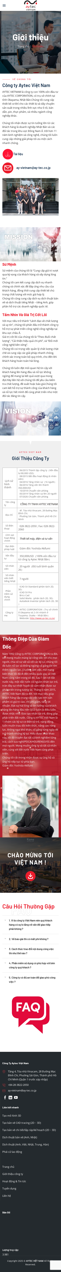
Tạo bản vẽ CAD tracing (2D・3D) (21, 1122)
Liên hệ (6, 1195)
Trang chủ (23, 46)
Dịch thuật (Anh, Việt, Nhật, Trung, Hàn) (25, 1144)
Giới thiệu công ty (12, 1174)
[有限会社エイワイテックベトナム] (30, 5)
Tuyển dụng (9, 1188)
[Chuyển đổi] (5, 920)
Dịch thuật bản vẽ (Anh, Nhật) (19, 1137)
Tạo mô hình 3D (11, 1115)
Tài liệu (18, 154)
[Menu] (4, 5)
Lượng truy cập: (10, 1249)
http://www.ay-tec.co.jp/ (42, 618)
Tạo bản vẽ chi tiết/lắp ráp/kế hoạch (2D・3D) (29, 1130)
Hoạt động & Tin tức (14, 1181)
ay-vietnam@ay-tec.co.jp (33, 168)
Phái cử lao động (12, 1151)
